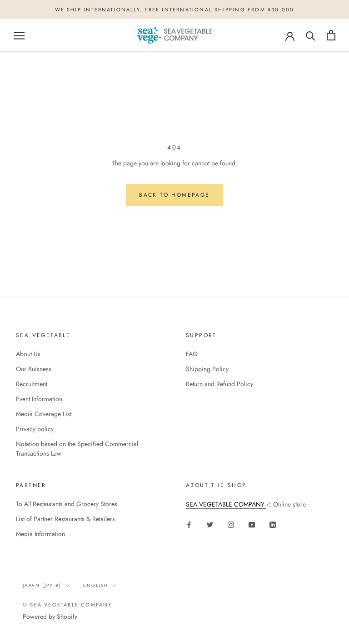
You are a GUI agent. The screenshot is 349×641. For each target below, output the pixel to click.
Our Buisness (33, 368)
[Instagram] (231, 524)
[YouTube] (252, 524)
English (95, 585)
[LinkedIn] (272, 524)
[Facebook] (189, 524)
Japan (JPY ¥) (42, 585)
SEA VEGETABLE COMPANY (226, 504)
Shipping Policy (207, 368)
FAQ (192, 353)
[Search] (310, 35)
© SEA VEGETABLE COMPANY (67, 604)
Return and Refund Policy (219, 383)
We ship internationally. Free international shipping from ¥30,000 (174, 9)
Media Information (40, 533)
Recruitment (31, 383)
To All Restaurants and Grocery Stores (66, 503)
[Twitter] (210, 524)
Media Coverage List (43, 413)
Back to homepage (174, 195)
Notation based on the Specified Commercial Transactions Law (77, 448)
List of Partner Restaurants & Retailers (65, 518)
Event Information (39, 398)
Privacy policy (35, 428)
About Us (28, 353)
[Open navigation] (19, 35)
